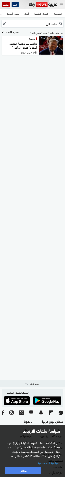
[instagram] (11, 412)
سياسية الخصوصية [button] (48, 462)
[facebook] (3, 412)
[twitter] (21, 412)
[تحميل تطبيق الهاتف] (32, 400)
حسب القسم (12, 31)
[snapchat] (41, 412)
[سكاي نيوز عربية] (43, 4)
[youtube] (31, 412)
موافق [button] (23, 470)
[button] (4, 23)
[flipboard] (51, 412)
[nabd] (60, 412)
